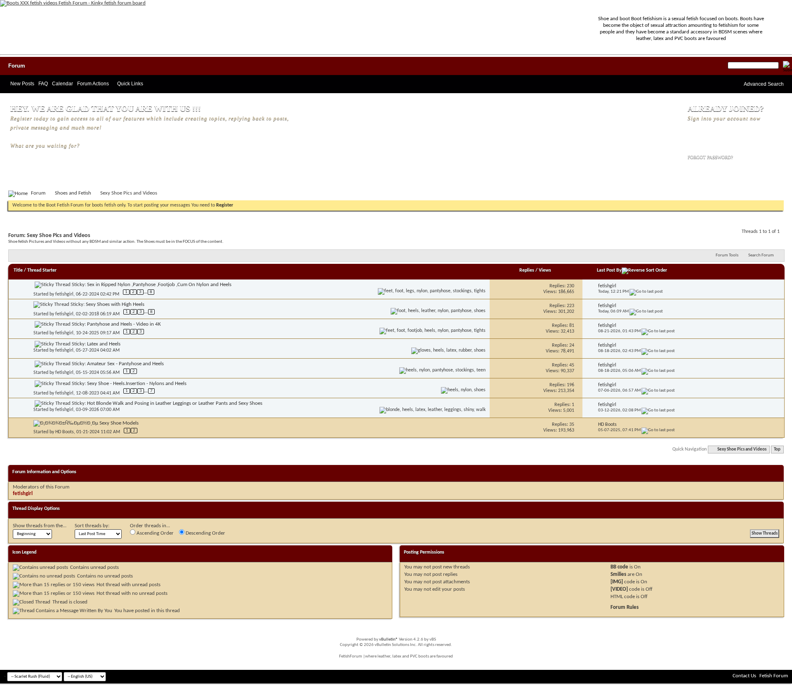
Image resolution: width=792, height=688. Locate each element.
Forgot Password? (710, 157)
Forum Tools (727, 255)
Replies (526, 270)
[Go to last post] (646, 291)
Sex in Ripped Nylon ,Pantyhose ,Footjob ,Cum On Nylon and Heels (159, 284)
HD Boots (64, 432)
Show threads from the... (39, 525)
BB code (619, 567)
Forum (16, 66)
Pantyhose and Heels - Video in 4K (124, 324)
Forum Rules (624, 607)
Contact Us (744, 676)
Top (777, 449)
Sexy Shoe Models (119, 423)
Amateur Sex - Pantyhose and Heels (125, 363)
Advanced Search (764, 84)
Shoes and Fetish (73, 193)
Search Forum (761, 255)
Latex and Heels (103, 344)
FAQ (43, 84)
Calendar (62, 84)
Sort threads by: (92, 525)
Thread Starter (42, 270)
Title (18, 270)
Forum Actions (93, 84)
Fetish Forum (773, 676)
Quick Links (130, 84)
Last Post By (609, 270)
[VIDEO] (619, 589)
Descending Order (204, 533)
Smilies (618, 574)
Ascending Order (154, 533)
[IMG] (616, 582)
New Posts (22, 84)
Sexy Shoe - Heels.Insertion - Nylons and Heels (136, 383)
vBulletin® (388, 639)
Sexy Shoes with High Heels (115, 304)
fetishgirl (64, 294)
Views (545, 270)
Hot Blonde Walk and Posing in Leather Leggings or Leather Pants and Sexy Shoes (174, 403)
